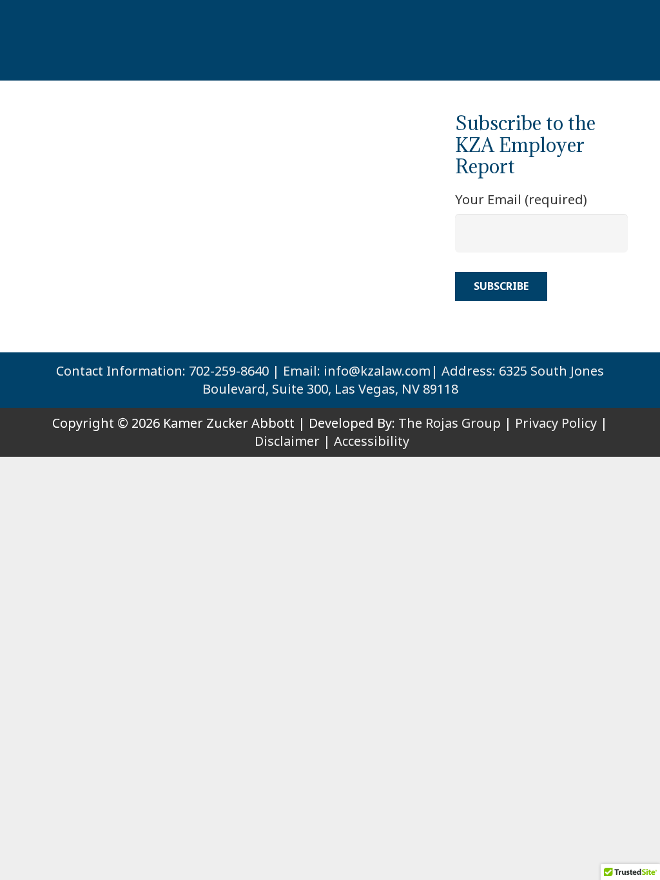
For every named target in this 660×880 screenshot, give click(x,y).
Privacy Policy (556, 423)
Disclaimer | (293, 441)
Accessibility (371, 441)
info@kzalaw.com (377, 370)
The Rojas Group (449, 423)
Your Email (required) (521, 199)
